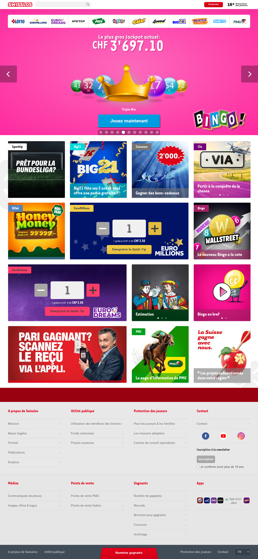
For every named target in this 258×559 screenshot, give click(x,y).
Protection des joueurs (195, 552)
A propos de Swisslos (22, 552)
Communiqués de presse (25, 496)
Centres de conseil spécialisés (154, 443)
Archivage (140, 534)
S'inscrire (213, 4)
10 (151, 132)
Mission (13, 424)
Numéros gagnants (129, 553)
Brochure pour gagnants (150, 515)
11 (157, 132)
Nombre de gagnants (148, 496)
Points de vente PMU (85, 496)
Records (139, 505)
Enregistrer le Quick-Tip (129, 249)
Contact (223, 552)
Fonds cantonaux (82, 433)
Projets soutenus (82, 443)
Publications (16, 452)
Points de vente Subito (86, 505)
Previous (8, 74)
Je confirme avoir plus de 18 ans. (222, 467)
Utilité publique (54, 552)
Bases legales (17, 433)
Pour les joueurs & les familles (154, 424)
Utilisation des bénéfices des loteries (96, 424)
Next (249, 74)
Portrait (13, 443)
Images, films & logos (22, 505)
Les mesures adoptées (149, 433)
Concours (140, 525)
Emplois (13, 462)
